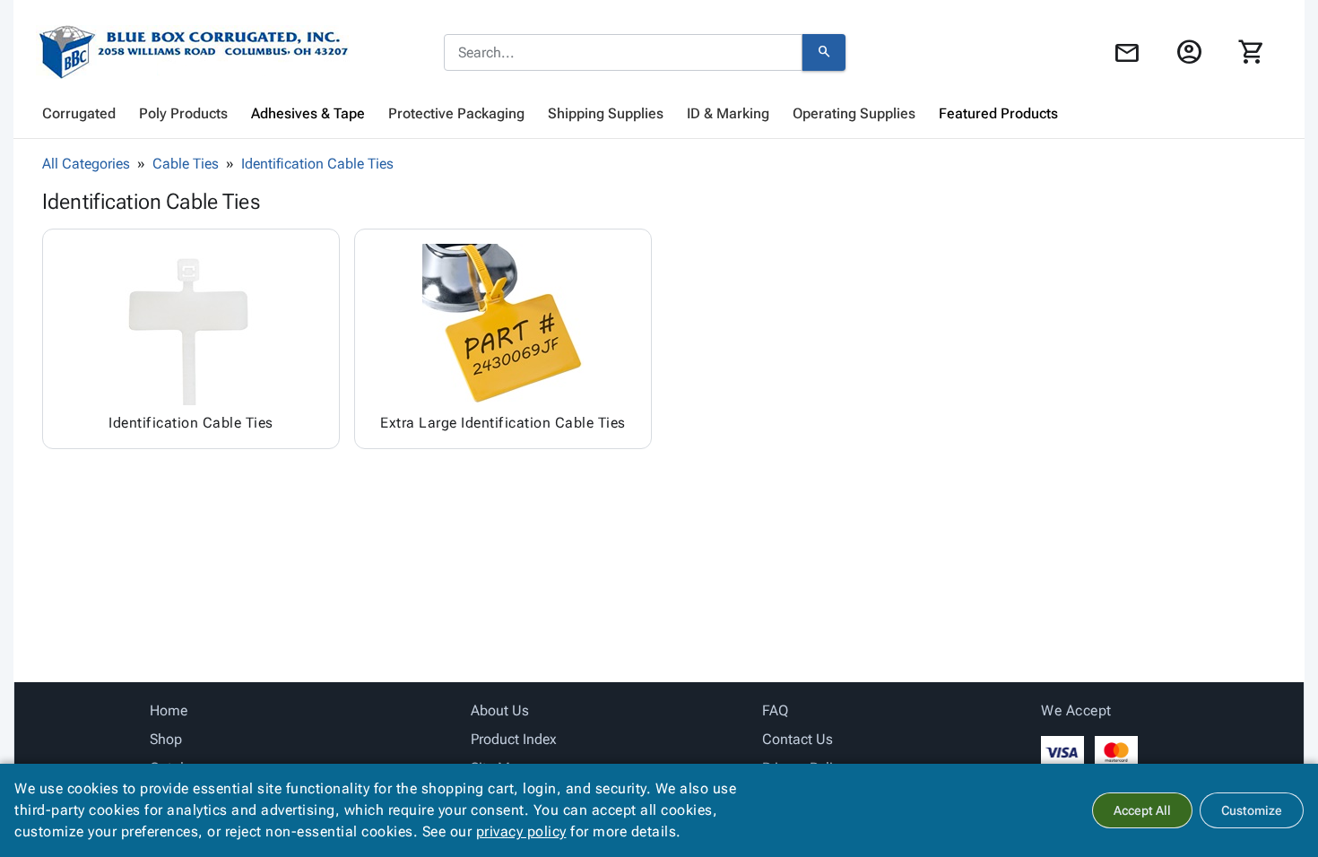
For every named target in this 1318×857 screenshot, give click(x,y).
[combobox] (623, 53)
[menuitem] (78, 114)
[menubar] (659, 114)
